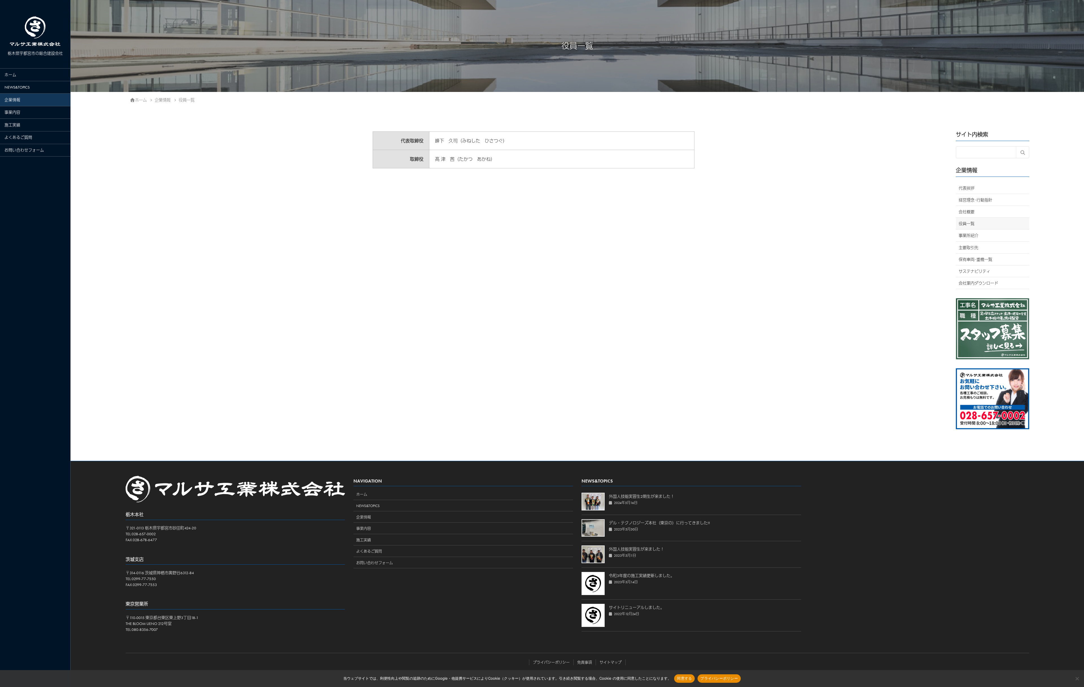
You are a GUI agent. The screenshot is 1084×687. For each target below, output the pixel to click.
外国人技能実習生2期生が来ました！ (641, 496)
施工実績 (12, 125)
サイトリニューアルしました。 (636, 607)
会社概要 (966, 211)
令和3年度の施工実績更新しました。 (641, 575)
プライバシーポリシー (551, 662)
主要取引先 (968, 247)
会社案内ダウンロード (978, 283)
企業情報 (12, 100)
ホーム (10, 74)
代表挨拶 (966, 188)
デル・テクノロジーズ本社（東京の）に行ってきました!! (659, 522)
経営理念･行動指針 (975, 199)
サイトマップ (611, 662)
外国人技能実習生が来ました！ (636, 549)
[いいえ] (1077, 678)
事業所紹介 (968, 235)
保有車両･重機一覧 (975, 259)
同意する (684, 678)
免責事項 (584, 662)
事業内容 (12, 112)
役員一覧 (966, 223)
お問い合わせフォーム (24, 150)
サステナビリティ (974, 271)
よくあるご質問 (18, 137)
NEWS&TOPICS (17, 87)
